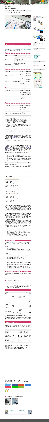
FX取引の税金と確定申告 (14, 12)
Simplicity (26, 420)
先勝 (40, 79)
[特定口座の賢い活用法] (15, 401)
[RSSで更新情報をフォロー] (43, 1)
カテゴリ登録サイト (39, 16)
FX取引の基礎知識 (39, 35)
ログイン (35, 70)
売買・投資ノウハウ (37, 55)
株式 (34, 62)
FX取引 (35, 49)
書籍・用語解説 (36, 57)
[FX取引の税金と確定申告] (8, 401)
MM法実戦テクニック (40, 43)
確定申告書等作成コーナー (11, 242)
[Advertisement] (11, 36)
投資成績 (35, 56)
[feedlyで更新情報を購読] (41, 1)
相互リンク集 (31, 4)
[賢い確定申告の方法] (28, 385)
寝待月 (37, 84)
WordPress (21, 420)
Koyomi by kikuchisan (40, 87)
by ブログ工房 (29, 10)
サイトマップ (34, 4)
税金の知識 (35, 58)
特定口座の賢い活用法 (19, 12)
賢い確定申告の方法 (9, 12)
